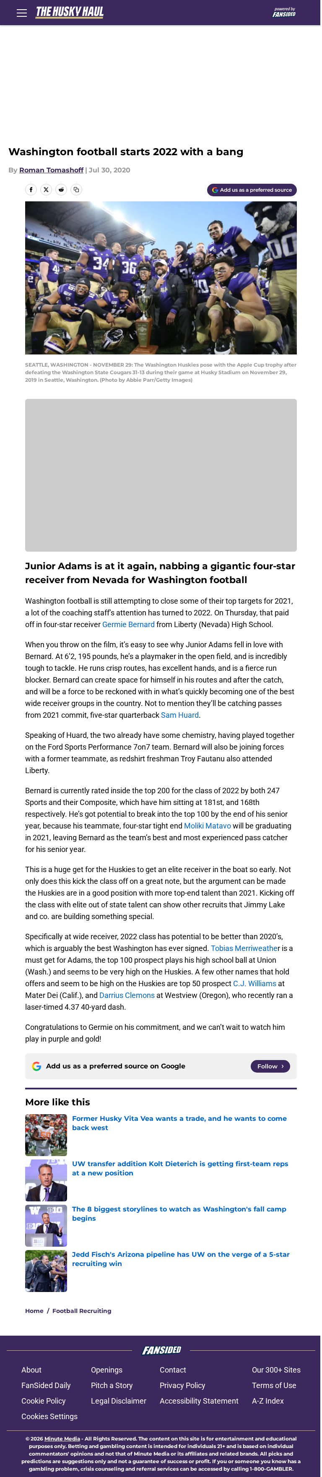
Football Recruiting (82, 1311)
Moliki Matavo (207, 825)
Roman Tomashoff (51, 170)
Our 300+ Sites (276, 1369)
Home (34, 1311)
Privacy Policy (182, 1385)
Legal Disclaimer (118, 1400)
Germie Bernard (128, 624)
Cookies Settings (49, 1416)
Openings (106, 1369)
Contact (173, 1369)
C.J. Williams (254, 983)
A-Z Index (268, 1400)
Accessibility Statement (199, 1400)
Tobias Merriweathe (244, 948)
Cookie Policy (43, 1400)
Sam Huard (180, 715)
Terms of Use (274, 1385)
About (31, 1369)
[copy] (76, 189)
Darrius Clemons (127, 995)
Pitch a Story (112, 1385)
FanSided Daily (46, 1385)
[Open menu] (22, 13)
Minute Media (62, 1438)
